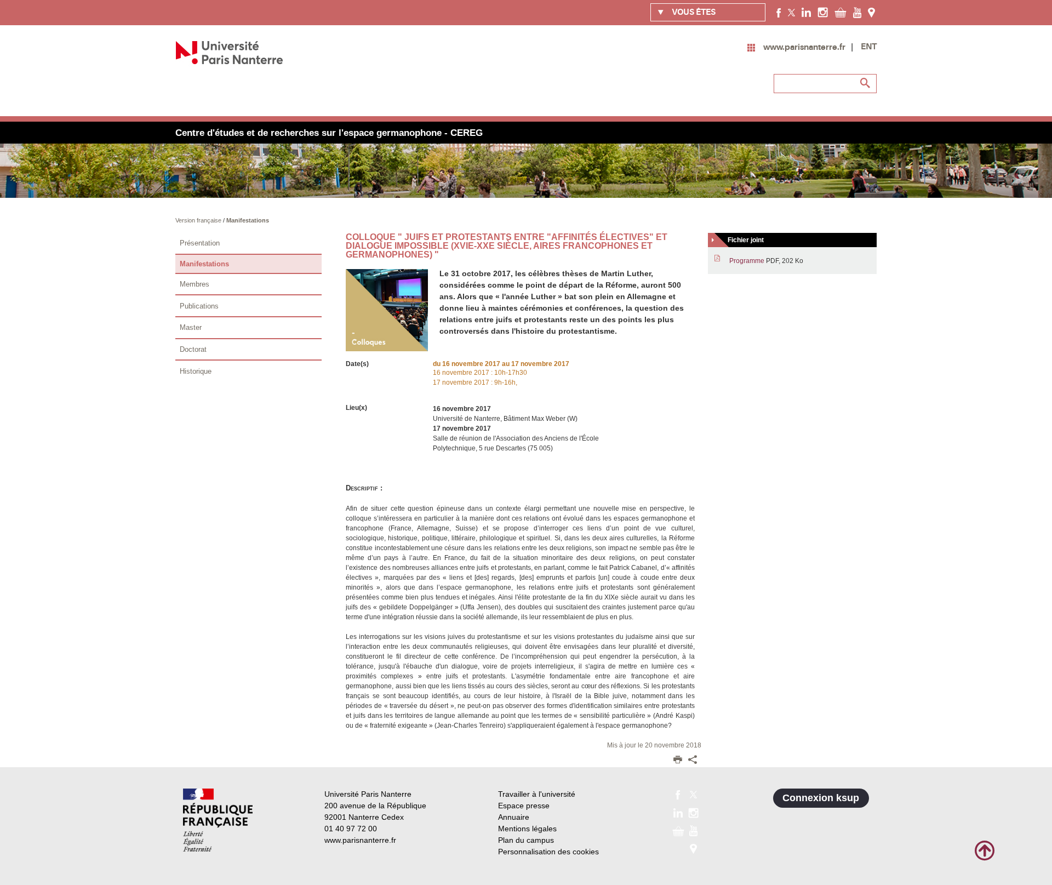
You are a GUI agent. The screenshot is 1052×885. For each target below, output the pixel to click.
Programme (746, 261)
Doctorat (193, 349)
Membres (194, 284)
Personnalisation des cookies (548, 851)
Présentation (200, 243)
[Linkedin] (806, 12)
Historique (195, 371)
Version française (199, 220)
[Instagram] (822, 12)
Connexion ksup (820, 797)
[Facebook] (778, 12)
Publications (199, 306)
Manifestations (247, 220)
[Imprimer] (677, 761)
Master (191, 327)
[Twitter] (791, 12)
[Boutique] (840, 12)
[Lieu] (871, 12)
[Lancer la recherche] (866, 83)
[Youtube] (857, 12)
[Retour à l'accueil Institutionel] (218, 820)
